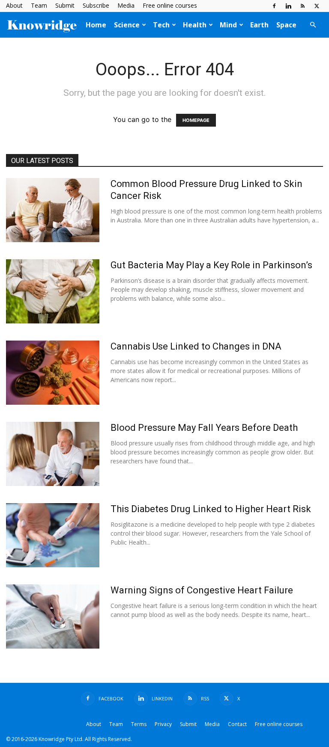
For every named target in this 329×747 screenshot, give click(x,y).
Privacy (163, 724)
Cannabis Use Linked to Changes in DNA (196, 346)
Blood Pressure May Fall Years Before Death (204, 427)
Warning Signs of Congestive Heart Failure (202, 590)
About (14, 5)
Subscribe (96, 5)
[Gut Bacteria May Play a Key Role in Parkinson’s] (52, 291)
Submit (65, 5)
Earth (259, 25)
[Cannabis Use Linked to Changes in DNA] (52, 373)
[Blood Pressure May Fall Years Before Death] (52, 454)
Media (126, 5)
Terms (139, 724)
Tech (161, 25)
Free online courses (170, 5)
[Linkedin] (288, 6)
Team (39, 5)
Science (127, 25)
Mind (228, 25)
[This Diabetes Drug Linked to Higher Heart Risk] (52, 535)
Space (286, 25)
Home (96, 25)
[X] (316, 6)
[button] (312, 25)
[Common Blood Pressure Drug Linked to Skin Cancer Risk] (52, 210)
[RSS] (302, 6)
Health (194, 25)
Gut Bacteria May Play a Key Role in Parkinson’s (211, 265)
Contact (237, 724)
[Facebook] (274, 6)
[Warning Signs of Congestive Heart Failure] (52, 616)
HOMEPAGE (195, 120)
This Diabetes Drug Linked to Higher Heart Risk (211, 509)
